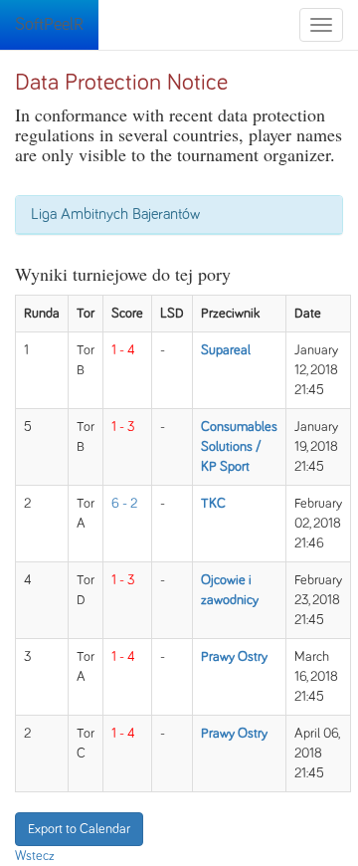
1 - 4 (123, 350)
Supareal (226, 350)
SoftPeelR (49, 25)
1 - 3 (123, 427)
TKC (213, 504)
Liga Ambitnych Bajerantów (115, 214)
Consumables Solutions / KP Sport (239, 447)
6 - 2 (124, 504)
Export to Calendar (79, 829)
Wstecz (35, 856)
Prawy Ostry (234, 657)
